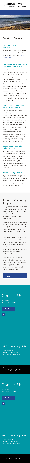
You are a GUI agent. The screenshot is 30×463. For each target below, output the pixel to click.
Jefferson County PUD (10, 350)
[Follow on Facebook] (3, 314)
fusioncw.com (15, 370)
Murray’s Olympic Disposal (11, 352)
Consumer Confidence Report (14, 275)
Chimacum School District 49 (11, 354)
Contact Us (8, 308)
